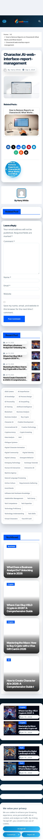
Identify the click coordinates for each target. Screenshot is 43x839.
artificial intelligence (24, 407)
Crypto (10, 584)
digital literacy (10, 458)
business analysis (23, 412)
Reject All (31, 834)
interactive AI (29, 468)
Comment (9, 241)
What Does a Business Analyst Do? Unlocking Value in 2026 (15, 347)
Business (11, 546)
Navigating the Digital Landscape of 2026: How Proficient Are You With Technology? (28, 754)
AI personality (10, 402)
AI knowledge (10, 397)
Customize (11, 834)
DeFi (20, 437)
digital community (11, 453)
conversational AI (11, 427)
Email (7, 285)
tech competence (11, 503)
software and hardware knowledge (17, 493)
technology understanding (14, 514)
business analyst (11, 417)
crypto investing (26, 432)
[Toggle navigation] (4, 21)
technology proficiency (13, 509)
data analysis (9, 437)
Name (7, 277)
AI (9, 660)
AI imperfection (23, 392)
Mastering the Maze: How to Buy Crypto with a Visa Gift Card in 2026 (15, 369)
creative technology (29, 427)
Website (7, 293)
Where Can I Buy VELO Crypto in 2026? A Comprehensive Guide (12, 358)
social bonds (9, 488)
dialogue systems (11, 442)
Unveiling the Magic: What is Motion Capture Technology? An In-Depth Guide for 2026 (28, 770)
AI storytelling (24, 402)
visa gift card (27, 519)
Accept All (21, 829)
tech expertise (26, 503)
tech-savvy (31, 498)
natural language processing (15, 478)
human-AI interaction (12, 468)
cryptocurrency (10, 432)
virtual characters (11, 519)
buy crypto (25, 417)
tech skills (32, 514)
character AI (9, 422)
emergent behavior (27, 458)
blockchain (8, 412)
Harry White (16, 69)
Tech (21, 748)
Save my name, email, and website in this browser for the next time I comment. (21, 309)
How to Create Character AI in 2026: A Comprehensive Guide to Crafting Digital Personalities (14, 381)
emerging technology (12, 463)
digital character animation (15, 447)
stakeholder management (14, 498)
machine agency (10, 473)
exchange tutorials (31, 463)
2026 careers (9, 392)
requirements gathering (28, 483)
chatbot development (25, 422)
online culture (10, 483)
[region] (21, 822)
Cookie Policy (21, 804)
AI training (9, 407)
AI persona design (25, 397)
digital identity (28, 453)
